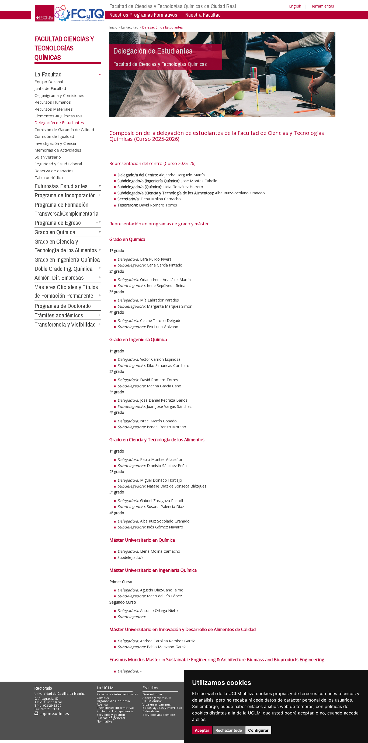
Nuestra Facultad (203, 14)
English (295, 6)
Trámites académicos (58, 315)
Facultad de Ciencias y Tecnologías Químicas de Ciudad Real (172, 6)
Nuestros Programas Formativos (143, 14)
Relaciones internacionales (117, 694)
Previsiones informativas (115, 708)
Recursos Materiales (53, 108)
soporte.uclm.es (53, 713)
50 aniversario (47, 156)
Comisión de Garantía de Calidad (64, 129)
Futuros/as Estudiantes (61, 186)
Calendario (151, 711)
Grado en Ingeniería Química (67, 259)
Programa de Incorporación (65, 195)
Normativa (105, 721)
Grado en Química (54, 232)
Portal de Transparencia (115, 711)
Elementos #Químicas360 (58, 115)
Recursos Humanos (52, 102)
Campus (103, 698)
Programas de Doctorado (62, 306)
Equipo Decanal (48, 81)
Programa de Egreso (57, 223)
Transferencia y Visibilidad (65, 324)
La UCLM (105, 687)
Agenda (102, 704)
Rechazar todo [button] (229, 730)
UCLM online (152, 701)
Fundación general (111, 718)
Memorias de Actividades (57, 150)
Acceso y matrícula (157, 698)
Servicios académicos (159, 715)
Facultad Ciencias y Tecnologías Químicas (64, 48)
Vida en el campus (157, 704)
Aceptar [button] (202, 730)
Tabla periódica (48, 177)
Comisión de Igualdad (54, 136)
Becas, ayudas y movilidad (162, 708)
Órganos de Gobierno (113, 701)
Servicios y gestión (111, 715)
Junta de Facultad (50, 88)
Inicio (113, 27)
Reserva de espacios (54, 170)
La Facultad (47, 74)
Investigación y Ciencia (55, 143)
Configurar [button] (258, 730)
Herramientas (322, 6)
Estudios (150, 687)
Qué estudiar (152, 694)
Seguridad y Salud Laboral (58, 163)
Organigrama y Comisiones (59, 95)
